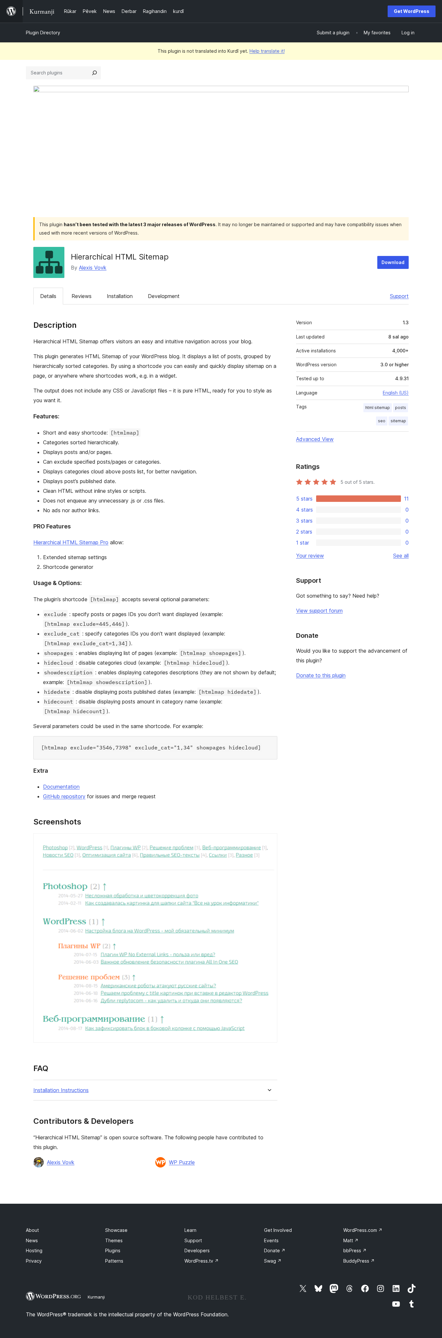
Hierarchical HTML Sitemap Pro (70, 542)
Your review (310, 555)
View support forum (319, 610)
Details (48, 296)
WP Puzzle (182, 1162)
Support (399, 296)
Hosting (34, 1250)
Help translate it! (267, 51)
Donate (274, 1250)
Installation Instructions (61, 1090)
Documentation (61, 786)
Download (392, 262)
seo (381, 420)
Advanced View (315, 439)
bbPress (355, 1250)
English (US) (396, 392)
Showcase (116, 1230)
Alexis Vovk (92, 267)
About (32, 1230)
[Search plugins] (94, 72)
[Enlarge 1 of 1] (268, 842)
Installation (120, 296)
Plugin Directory (43, 32)
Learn (190, 1230)
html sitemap (377, 407)
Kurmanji (96, 1296)
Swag (273, 1261)
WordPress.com (362, 1230)
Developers (197, 1250)
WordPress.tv (201, 1261)
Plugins (112, 1250)
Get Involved (278, 1230)
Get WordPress (411, 11)
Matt (351, 1240)
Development (164, 296)
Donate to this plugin (321, 675)
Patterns (114, 1261)
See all (401, 555)
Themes (114, 1240)
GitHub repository (64, 796)
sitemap (398, 420)
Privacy (34, 1261)
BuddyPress (359, 1261)
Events (271, 1240)
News (32, 1240)
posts (400, 407)
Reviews (82, 296)
